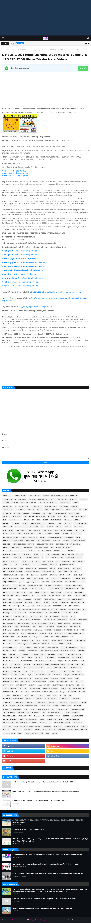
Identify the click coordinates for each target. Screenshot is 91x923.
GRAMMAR (53, 575)
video (49, 723)
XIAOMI (20, 733)
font (44, 561)
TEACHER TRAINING (9, 712)
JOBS (73, 338)
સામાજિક (11, 270)
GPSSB (22, 575)
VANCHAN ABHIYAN (72, 719)
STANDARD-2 (76, 699)
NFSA (38, 640)
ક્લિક (33, 251)
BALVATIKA (51, 516)
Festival (36, 558)
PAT (19, 654)
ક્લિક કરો (83, 68)
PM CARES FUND (77, 657)
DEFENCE (42, 537)
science (63, 688)
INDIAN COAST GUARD (75, 599)
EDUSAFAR (57, 551)
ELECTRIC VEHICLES (25, 554)
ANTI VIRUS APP (8, 510)
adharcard (73, 499)
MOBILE (16, 630)
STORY (5, 706)
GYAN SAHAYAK (70, 582)
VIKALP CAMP (7, 726)
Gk (73, 568)
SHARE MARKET (47, 692)
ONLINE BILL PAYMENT (10, 647)
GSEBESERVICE (13, 578)
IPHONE (73, 602)
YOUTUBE (35, 733)
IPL (79, 602)
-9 (6, 175)
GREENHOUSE (78, 575)
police (5, 664)
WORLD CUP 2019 (81, 730)
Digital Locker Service (43, 541)
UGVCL (58, 716)
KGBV (37, 609)
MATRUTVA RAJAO (24, 623)
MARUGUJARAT (25, 620)
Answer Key (74, 506)
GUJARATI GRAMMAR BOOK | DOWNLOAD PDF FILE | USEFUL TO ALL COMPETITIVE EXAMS (44, 899)
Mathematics (83, 620)
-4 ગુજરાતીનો (10, 255)
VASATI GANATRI (21, 723)
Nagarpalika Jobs (60, 633)
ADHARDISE (83, 499)
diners (81, 920)
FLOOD (38, 561)
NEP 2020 (65, 637)
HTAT (44, 596)
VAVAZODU (33, 723)
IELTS (84, 596)
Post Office (26, 664)
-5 (6, 173)
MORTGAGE (68, 630)
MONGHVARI (57, 630)
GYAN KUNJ (45, 582)
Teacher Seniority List (77, 709)
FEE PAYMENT (17, 558)
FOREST (50, 561)
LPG (41, 616)
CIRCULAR (68, 527)
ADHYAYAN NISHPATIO (10, 503)
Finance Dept (70, 558)
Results (70, 678)
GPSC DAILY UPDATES (10, 575)
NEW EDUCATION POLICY (11, 640)
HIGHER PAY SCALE (72, 589)
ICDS (69, 596)
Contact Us (65, 920)
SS (60, 695)
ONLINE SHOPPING (52, 647)
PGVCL (30, 657)
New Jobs (25, 640)
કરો (36, 251)
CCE (11, 527)
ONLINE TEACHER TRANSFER (69, 647)
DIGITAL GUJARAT (18, 541)
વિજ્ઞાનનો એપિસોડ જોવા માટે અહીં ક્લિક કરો (28, 270)
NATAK (24, 637)
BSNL (38, 520)
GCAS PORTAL (25, 565)
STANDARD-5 (29, 702)
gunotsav (36, 582)
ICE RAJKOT (77, 596)
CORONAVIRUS (60, 530)
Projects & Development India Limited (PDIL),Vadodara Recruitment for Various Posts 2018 (45, 864)
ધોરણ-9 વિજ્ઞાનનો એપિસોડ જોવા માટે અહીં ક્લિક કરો (19, 274)
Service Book (25, 692)
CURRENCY (48, 534)
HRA (33, 596)
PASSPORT (12, 654)
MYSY (50, 633)
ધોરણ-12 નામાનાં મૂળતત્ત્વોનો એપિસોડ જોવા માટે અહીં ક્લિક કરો (23, 278)
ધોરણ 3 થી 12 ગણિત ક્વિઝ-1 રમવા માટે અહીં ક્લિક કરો (20, 282)
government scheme (48, 571)
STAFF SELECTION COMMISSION (13, 699)
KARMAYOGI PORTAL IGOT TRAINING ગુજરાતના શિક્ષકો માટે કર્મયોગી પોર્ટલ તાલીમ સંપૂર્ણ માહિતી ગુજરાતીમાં (45, 791)
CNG (17, 530)
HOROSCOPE (79, 592)
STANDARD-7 (51, 702)
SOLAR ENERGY (17, 695)
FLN (32, 561)
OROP (83, 647)
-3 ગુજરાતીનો (10, 251)
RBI (16, 678)
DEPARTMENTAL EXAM (55, 537)
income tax (27, 599)
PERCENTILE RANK (71, 654)
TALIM (32, 709)
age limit (75, 503)
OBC (19, 644)
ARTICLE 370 (7, 513)
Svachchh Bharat (66, 706)
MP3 (82, 630)
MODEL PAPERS (26, 630)
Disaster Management (78, 541)
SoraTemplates (14, 920)
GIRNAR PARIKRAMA (64, 568)
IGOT (5, 599)
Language (6, 613)
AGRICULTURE (7, 506)
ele (64, 551)
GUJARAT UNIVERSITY (9, 582)
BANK (59, 516)
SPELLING (41, 695)
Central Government (21, 527)
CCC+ (5, 527)
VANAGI (60, 719)
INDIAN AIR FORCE (49, 599)
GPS (70, 571)
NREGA (82, 640)
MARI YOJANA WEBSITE (10, 620)
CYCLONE (65, 534)
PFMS (23, 657)
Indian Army (61, 599)
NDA (52, 637)
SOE (83, 692)
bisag (83, 516)
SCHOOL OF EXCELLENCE (50, 688)
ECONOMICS (67, 547)
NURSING (12, 644)
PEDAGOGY (51, 654)
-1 (6, 171)
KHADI (44, 609)
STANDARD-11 (52, 699)
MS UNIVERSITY (13, 633)
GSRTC (29, 578)
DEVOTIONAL (69, 537)
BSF (33, 520)
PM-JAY (60, 661)
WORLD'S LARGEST (9, 733)
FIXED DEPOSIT (14, 561)
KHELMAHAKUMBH (74, 609)
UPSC (22, 719)
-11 (21, 175)
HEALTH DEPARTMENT (10, 589)
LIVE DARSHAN (54, 613)
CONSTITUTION (47, 530)
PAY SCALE (34, 654)
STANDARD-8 (62, 702)
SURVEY (55, 706)
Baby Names (17, 516)
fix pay (5, 561)
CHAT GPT (59, 527)
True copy (37, 716)
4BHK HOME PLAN (71, 496)
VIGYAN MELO (77, 723)
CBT (65, 523)
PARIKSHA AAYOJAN (51, 651)
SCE (4, 688)
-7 (20, 173)
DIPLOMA (66, 541)
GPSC (76, 571)
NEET (57, 637)
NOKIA (60, 640)
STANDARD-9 (11, 50)
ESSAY (48, 554)
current (57, 534)
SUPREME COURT (45, 706)
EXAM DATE (56, 554)
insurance (38, 602)
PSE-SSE (25, 671)
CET (31, 527)
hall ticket (68, 585)
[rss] (67, 751)
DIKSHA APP (56, 541)
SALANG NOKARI (21, 685)
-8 (27, 173)
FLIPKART (25, 561)
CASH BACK (51, 523)
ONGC (54, 644)
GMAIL (79, 568)
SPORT (55, 695)
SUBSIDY (13, 706)
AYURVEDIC (6, 516)
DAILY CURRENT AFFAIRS (10, 537)
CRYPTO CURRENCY (30, 534)
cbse (59, 523)
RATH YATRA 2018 (78, 675)
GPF (65, 571)
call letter (6, 523)
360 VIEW (45, 496)
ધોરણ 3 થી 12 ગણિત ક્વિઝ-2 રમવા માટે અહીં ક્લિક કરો (20, 286)
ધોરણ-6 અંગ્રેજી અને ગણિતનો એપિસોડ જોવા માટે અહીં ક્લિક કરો (23, 262)
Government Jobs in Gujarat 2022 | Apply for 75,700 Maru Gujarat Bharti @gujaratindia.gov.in (47, 855)
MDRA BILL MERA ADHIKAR (46, 623)
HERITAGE (42, 589)
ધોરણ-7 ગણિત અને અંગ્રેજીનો (12, 266)
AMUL (55, 506)
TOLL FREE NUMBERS (9, 716)
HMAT (30, 592)
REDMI (46, 678)
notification (68, 640)
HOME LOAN (68, 592)
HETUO (50, 589)
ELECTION (71, 551)
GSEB (5, 578)
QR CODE (71, 671)
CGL (36, 527)
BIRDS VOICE (75, 516)
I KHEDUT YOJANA (54, 596)
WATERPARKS (28, 730)
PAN (14, 651)
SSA (65, 695)
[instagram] (67, 746)
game (5, 565)
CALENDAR (77, 520)
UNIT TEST (66, 716)
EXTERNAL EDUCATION (75, 554)
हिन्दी (42, 733)
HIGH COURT (59, 589)
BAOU (66, 516)
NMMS (54, 640)
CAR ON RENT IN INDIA (38, 523)
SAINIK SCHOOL (8, 685)
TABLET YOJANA (16, 709)
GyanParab (80, 582)
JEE (33, 606)
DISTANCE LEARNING (19, 544)
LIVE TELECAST (66, 613)
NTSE (4, 644)
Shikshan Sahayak (59, 692)
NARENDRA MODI (8, 637)
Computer (37, 530)
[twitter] (23, 751)
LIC (46, 613)
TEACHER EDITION (62, 709)
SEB (69, 688)
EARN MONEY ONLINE (41, 547)
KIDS (84, 609)
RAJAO (30, 675)
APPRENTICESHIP (71, 510)
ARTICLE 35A (83, 510)
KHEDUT (51, 609)
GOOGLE (19, 571)
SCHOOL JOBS (22, 688)
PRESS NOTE (58, 668)
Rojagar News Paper (39, 682)
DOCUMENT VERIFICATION (45, 544)
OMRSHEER (45, 644)
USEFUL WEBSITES (31, 719)
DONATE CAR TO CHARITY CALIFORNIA (68, 544)
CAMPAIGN (25, 523)
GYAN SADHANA (57, 582)
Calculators (67, 520)
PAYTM (43, 654)
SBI (78, 685)
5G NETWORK (7, 499)
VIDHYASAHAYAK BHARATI (62, 723)
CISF (75, 527)
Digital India (30, 541)
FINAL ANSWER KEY (57, 558)
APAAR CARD (20, 510)
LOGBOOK (17, 616)
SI (79, 692)
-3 (20, 171)
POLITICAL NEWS (15, 664)
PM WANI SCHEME (26, 661)
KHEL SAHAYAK (61, 609)
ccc (70, 523)
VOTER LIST (6, 730)
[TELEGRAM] (67, 761)
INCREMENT (37, 599)
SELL (17, 692)
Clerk (5, 530)
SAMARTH (32, 685)
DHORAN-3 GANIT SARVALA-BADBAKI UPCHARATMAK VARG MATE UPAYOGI (39, 801)
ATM (44, 513)
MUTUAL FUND (32, 633)
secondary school (79, 688)
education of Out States (27, 551)
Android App (64, 506)
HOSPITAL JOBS (8, 596)
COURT (69, 530)
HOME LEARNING (56, 592)
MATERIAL (73, 620)
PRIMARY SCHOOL (75, 668)
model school (38, 630)
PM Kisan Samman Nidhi (10, 661)
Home (4, 50)
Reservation (54, 678)
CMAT (11, 530)
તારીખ (32, 292)
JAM (14, 606)
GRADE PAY (34, 575)
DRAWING (6, 547)
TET (44, 712)
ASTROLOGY (36, 513)
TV (44, 716)
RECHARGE (38, 678)
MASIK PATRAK (36, 620)
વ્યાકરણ (54, 733)
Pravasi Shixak (28, 668)
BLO (4, 520)
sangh (40, 685)
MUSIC (23, 633)
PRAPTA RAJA (79, 664)
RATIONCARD (7, 678)
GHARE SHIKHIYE (31, 568)
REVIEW (77, 678)
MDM (34, 623)
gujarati (21, 582)
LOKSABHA (33, 616)
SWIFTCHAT (77, 706)
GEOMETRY (53, 565)
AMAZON (48, 506)
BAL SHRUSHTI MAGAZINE (37, 516)
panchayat (22, 651)
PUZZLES (63, 671)
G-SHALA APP (66, 561)
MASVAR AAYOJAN (49, 620)
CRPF (20, 534)
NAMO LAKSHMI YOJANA (75, 633)
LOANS (76, 613)
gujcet (29, 582)
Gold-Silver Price (8, 571)
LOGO (25, 616)
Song (26, 695)
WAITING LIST (17, 730)
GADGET (81, 561)
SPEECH (33, 695)
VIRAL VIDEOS (58, 726)
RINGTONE (14, 682)
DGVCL (78, 537)
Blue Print (12, 520)
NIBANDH (46, 640)
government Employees (32, 571)
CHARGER (50, 527)
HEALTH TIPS (24, 589)
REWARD (6, 682)
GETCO (21, 568)
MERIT (17, 626)
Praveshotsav (40, 668)
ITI (9, 606)
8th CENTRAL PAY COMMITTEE (38, 499)
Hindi (82, 589)
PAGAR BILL (7, 651)
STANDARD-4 (18, 702)
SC (82, 685)
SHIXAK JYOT (72, 692)
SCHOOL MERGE (35, 688)
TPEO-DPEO (22, 716)
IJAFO (19, 599)
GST (47, 578)
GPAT (59, 571)
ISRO (4, 606)
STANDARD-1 (30, 699)
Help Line (33, 589)
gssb (35, 578)
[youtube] (23, 761)
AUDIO (50, 513)
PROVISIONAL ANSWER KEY (11, 671)
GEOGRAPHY (43, 565)
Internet (46, 602)
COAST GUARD (26, 530)
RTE (72, 682)
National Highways (35, 637)
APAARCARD (30, 510)
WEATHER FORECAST (49, 730)
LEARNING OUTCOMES (36, 613)
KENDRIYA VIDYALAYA (26, 609)
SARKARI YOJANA (58, 685)
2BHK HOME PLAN (34, 496)
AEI (40, 503)
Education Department (10, 551)
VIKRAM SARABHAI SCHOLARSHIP (30, 726)
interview (54, 602)
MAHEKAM (65, 616)
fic (42, 558)
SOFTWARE (6, 695)
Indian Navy (7, 602)
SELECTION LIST (8, 692)
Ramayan (66, 675)
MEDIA (60, 623)
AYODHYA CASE (74, 513)
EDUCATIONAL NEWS (44, 551)
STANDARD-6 (40, 702)
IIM (10, 599)
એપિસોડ (17, 251)
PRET (65, 668)
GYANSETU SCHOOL (19, 585)
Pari (41, 651)
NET (72, 637)
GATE (16, 565)
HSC (38, 596)
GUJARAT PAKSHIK (64, 578)
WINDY (70, 730)
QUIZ (78, 671)
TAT (53, 709)
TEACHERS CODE (23, 712)
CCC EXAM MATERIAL (80, 523)
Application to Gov (57, 510)
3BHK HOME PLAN (57, 496)
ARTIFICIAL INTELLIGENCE (21, 513)
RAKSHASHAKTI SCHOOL (42, 675)
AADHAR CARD (62, 499)
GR (27, 575)
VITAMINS (84, 726)
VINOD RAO (47, 726)
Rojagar (28, 682)
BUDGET (45, 520)
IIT (14, 599)
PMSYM (74, 661)
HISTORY (6, 592)
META (35, 626)
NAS (18, 637)
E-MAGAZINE (28, 547)
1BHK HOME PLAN (20, 496)
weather (37, 730)
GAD (74, 561)
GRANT (61, 575)
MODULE (48, 630)
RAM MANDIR (57, 675)
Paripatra (81, 651)
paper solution (32, 651)
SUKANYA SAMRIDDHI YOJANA (27, 706)
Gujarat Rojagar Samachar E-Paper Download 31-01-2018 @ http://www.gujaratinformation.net (47, 873)
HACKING (48, 585)
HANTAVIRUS (77, 585)
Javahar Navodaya (24, 606)
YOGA (27, 733)
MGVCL (41, 626)
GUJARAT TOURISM (79, 578)
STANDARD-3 (7, 702)
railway (5, 675)
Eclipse (58, 547)
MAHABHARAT (54, 616)
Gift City (52, 568)
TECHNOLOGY (35, 712)
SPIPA (48, 695)
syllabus (5, 709)
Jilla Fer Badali (41, 606)
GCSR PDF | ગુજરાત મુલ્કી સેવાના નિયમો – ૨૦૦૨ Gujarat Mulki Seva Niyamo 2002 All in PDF (42, 782)
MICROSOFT (50, 626)
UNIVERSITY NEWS (77, 716)
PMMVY (67, 661)
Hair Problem (57, 585)
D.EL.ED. (73, 534)
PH (36, 657)
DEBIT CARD (33, 537)
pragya (70, 664)
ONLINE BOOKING (25, 647)
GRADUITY (44, 575)
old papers (36, 644)
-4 (27, 171)
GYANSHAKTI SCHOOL (35, 585)
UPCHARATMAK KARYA (10, 719)
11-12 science (7, 496)
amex (87, 920)
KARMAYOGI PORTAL (9, 609)
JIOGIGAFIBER (57, 606)
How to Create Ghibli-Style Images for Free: (28, 829)
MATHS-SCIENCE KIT (9, 623)
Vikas (16, 726)
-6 (13, 173)
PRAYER (49, 668)
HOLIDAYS (45, 592)
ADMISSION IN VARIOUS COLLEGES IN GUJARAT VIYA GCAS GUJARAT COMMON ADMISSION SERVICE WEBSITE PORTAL (47, 821)
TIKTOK (67, 712)
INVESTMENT (64, 602)
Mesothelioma (25, 626)
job (65, 606)
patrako (25, 654)
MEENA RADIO (7, 626)
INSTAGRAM (28, 602)
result (63, 678)
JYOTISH (76, 606)
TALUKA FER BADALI (42, 709)
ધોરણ (4, 171)
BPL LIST (26, 520)
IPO (84, 602)
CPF (76, 530)
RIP (22, 682)
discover (74, 920)
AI (15, 506)
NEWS (32, 640)
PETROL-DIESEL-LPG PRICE (11, 657)
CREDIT (5, 534)
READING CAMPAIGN (25, 678)
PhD (40, 657)
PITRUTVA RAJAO (50, 657)
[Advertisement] (45, 17)
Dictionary (6, 541)
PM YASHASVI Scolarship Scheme (45, 661)
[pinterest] (23, 756)
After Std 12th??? (65, 503)
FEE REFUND (28, 558)
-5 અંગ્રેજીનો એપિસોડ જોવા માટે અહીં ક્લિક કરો (22, 259)
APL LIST (39, 510)
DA (79, 534)
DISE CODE (6, 544)
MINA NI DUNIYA (62, 626)
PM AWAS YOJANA (63, 657)
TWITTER (50, 716)
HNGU (37, 592)
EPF (42, 554)
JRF (70, 606)
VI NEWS (42, 723)
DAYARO (24, 537)
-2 (13, 171)
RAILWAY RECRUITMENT (18, 675)
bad (25, 516)
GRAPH (69, 575)
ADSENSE (33, 503)
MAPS (72, 616)
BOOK (19, 520)
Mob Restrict (7, 630)
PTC (43, 671)
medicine (67, 623)
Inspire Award (17, 602)
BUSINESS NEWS (56, 520)
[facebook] (23, 746)
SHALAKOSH (36, 692)
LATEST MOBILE (17, 613)
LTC (46, 616)
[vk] (67, 756)
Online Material (39, 647)
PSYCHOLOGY (34, 671)
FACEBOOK (6, 558)
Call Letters (15, 523)
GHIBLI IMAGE (43, 568)
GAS (11, 565)
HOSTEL (18, 596)
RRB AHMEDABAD (62, 682)
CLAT (81, 527)
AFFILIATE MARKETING (50, 503)
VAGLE (42, 719)
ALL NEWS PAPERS (36, 506)
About (58, 920)
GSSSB (41, 578)
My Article (43, 633)
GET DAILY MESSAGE (9, 568)
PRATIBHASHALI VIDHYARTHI (12, 668)
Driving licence (16, 547)
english (36, 554)
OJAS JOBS (26, 644)
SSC (70, 695)
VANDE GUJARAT (8, 723)
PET (80, 654)
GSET (22, 578)
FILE (47, 558)
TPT (30, 716)
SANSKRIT (47, 685)
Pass (4, 654)
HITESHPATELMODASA (18, 592)
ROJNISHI (51, 682)
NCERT (46, 637)
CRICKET (13, 534)
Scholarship (12, 688)
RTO (82, 682)
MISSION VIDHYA (75, 626)
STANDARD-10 (41, 699)
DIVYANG (31, 544)
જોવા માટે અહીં (25, 251)
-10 (13, 175)
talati (25, 709)
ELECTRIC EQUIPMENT (10, 554)
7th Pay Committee (20, 499)
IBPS (64, 596)
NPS (76, 640)
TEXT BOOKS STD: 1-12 (55, 712)
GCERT (35, 565)
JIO (49, 606)
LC (25, 613)
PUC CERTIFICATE (52, 671)
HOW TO (26, 596)
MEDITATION (77, 623)
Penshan (60, 654)
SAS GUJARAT (70, 685)
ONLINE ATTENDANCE (65, 644)
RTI (77, 682)
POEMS (82, 661)
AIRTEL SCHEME (23, 506)
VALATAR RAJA (51, 719)
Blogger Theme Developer (38, 920)
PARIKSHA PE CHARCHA (67, 651)
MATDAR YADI (62, 620)
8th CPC (52, 499)
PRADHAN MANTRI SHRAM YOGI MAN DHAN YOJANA (49, 664)
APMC (47, 510)
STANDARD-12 (64, 699)
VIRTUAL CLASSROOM (71, 726)
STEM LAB (83, 702)
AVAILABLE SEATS (60, 513)
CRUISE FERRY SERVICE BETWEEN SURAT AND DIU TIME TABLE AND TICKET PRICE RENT (42, 908)
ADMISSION (24, 503)
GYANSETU (6, 585)
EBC (52, 547)
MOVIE (76, 630)
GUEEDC (53, 578)
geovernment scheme (67, 565)
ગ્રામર (47, 733)
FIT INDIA (79, 558)
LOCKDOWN (7, 616)
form (57, 561)
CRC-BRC (82, 530)
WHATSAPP (61, 730)
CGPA (42, 527)
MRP (4, 633)
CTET (40, 534)
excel (64, 554)
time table (75, 712)
